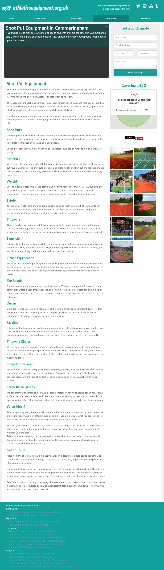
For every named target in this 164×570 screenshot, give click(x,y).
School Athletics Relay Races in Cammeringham (33, 553)
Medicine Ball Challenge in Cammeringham (30, 547)
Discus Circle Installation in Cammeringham (31, 534)
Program (145, 18)
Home (11, 18)
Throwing (111, 18)
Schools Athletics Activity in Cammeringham (31, 557)
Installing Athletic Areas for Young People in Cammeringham (39, 560)
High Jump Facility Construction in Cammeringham (34, 521)
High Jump (76, 18)
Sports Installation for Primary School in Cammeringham (37, 563)
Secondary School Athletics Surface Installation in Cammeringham (42, 566)
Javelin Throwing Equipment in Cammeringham (33, 531)
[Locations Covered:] (5, 3)
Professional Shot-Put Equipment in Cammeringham (35, 537)
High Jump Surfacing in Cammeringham (29, 524)
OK (146, 110)
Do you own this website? (127, 110)
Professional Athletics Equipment (22, 505)
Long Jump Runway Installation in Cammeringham (34, 512)
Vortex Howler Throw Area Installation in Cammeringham (37, 544)
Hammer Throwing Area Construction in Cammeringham (37, 541)
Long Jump (39, 18)
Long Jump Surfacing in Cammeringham (29, 515)
